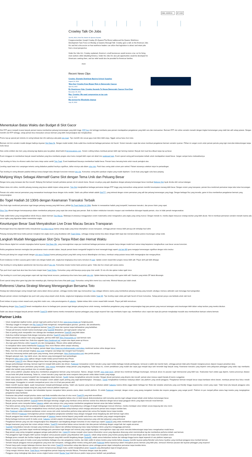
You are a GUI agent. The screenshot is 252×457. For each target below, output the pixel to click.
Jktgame (126, 440)
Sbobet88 (87, 437)
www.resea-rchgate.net (72, 322)
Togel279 (108, 422)
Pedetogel (41, 346)
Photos (99, 23)
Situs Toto (4, 211)
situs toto (92, 166)
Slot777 (103, 192)
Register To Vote (169, 23)
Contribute (148, 23)
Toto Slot (73, 187)
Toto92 (65, 377)
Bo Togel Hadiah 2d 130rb (81, 205)
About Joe (85, 23)
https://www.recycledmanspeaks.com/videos (68, 348)
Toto (94, 291)
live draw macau (47, 229)
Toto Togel (58, 161)
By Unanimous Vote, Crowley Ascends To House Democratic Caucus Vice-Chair (101, 89)
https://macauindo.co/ (68, 338)
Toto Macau (58, 216)
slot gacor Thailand (42, 255)
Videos (111, 23)
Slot (25, 356)
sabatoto (72, 301)
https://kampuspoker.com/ (74, 353)
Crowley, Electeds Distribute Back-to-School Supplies (90, 79)
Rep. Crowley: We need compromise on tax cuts (88, 94)
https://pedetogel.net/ (52, 340)
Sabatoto (112, 385)
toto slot (78, 172)
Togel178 (43, 312)
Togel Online (75, 234)
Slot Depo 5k (50, 143)
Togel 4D (99, 296)
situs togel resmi (107, 372)
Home (72, 23)
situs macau (50, 367)
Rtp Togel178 (38, 325)
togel (93, 260)
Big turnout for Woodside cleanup (82, 100)
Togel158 (50, 330)
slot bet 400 (122, 249)
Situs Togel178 (20, 306)
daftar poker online (21, 359)
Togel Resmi (35, 450)
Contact (133, 23)
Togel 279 (51, 327)
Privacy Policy (82, 111)
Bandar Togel (65, 453)
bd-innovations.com (73, 151)
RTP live (85, 130)
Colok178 (18, 361)
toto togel (65, 138)
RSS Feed (100, 111)
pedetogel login (108, 156)
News (122, 23)
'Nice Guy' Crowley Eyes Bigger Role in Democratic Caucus (93, 84)
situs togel (40, 351)
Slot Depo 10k (51, 244)
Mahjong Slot (159, 182)
